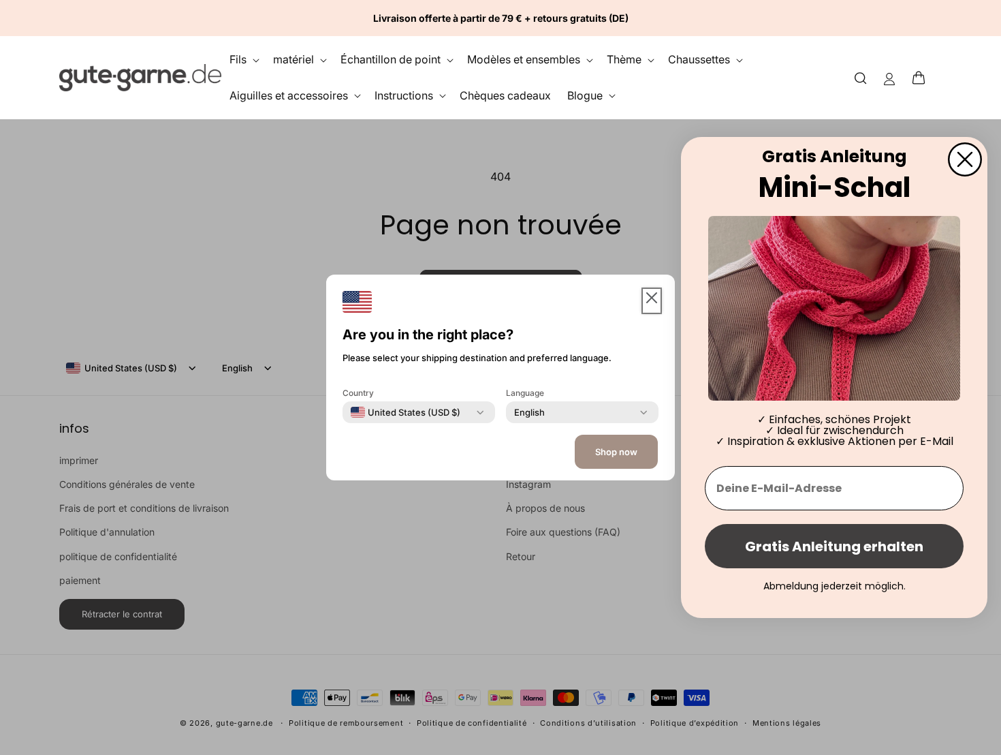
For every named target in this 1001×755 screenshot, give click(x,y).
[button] (923, 78)
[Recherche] (861, 77)
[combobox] (405, 412)
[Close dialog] (965, 159)
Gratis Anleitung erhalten (834, 546)
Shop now (616, 451)
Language (525, 393)
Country (358, 393)
